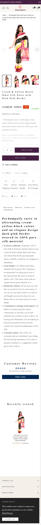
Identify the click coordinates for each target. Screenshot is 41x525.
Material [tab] (18, 207)
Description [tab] (8, 207)
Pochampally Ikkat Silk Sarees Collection (21, 15)
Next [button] (37, 49)
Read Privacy (7, 513)
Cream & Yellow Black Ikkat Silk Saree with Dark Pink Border (20, 437)
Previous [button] (4, 49)
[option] (20, 48)
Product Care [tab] (29, 207)
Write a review (20, 377)
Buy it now (20, 158)
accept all (10, 519)
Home (4, 15)
